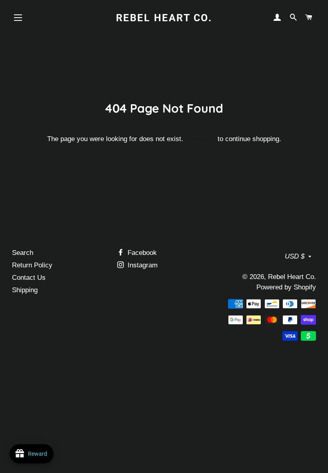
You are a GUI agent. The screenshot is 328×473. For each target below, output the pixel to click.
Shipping (25, 290)
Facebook (141, 253)
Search (22, 253)
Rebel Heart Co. (164, 18)
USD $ (294, 256)
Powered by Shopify (286, 287)
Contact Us (29, 277)
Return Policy (32, 265)
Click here (200, 139)
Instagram (142, 265)
